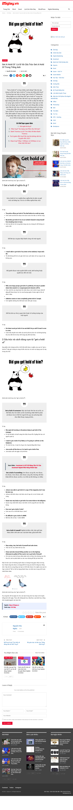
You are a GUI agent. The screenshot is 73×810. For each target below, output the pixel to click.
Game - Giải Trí (8, 657)
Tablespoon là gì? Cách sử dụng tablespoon (65, 759)
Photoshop (56, 104)
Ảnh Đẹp (55, 49)
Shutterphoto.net (67, 793)
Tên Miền (55, 111)
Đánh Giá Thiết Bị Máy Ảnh (60, 62)
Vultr (54, 120)
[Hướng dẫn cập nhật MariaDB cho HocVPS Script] (30, 758)
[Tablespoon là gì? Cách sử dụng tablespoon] (54, 760)
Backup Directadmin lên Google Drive (39, 749)
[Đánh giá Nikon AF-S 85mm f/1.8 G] (54, 768)
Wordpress (56, 126)
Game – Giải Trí (57, 71)
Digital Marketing (53, 9)
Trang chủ (6, 9)
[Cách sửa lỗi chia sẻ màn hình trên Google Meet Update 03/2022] (24, 661)
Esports (55, 65)
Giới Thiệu (46, 791)
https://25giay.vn (14, 605)
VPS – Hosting (57, 117)
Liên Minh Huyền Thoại (59, 93)
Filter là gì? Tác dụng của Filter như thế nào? (25, 129)
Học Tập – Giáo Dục (58, 77)
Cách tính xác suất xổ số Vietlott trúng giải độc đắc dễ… (16, 741)
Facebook (5, 787)
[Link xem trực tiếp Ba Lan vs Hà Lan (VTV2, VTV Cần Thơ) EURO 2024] (6, 761)
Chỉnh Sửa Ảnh (57, 53)
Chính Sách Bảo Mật (55, 791)
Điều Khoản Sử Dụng (65, 791)
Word (14, 9)
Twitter (11, 787)
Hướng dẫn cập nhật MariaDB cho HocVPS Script (40, 757)
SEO (54, 107)
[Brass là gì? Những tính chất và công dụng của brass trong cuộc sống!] (54, 742)
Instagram (18, 787)
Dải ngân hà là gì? (25, 126)
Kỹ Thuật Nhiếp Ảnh (58, 90)
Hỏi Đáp (5, 60)
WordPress (41, 9)
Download (56, 59)
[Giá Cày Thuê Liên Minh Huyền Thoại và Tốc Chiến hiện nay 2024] (6, 771)
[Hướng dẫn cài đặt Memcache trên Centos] (30, 767)
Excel (20, 9)
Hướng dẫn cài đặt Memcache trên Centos (40, 766)
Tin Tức (55, 114)
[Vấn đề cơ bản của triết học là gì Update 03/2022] (38, 661)
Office (54, 101)
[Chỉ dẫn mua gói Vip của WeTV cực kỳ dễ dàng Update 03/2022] (10, 661)
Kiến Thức (56, 87)
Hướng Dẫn (56, 84)
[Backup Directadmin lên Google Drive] (30, 749)
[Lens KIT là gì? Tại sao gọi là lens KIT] (54, 752)
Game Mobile (57, 74)
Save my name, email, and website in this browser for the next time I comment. (23, 719)
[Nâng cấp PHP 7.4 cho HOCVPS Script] (30, 742)
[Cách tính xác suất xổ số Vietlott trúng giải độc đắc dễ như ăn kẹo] (6, 742)
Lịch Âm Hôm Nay (30, 9)
